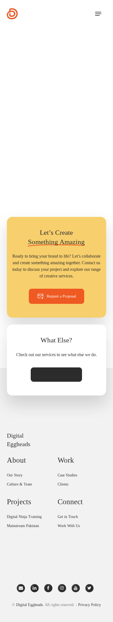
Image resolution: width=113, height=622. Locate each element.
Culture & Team (19, 484)
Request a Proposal (61, 296)
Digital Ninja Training (24, 517)
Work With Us (69, 526)
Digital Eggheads (29, 605)
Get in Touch (68, 517)
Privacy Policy (89, 605)
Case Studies (67, 475)
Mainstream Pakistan (23, 526)
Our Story (14, 475)
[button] (98, 14)
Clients (63, 484)
